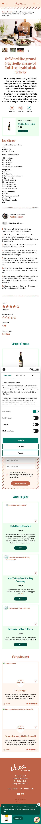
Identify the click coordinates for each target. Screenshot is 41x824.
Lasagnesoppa (20, 690)
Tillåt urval (20, 447)
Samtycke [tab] (7, 375)
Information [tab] (20, 375)
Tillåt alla (20, 440)
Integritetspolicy (20, 799)
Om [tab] (33, 375)
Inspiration (28, 789)
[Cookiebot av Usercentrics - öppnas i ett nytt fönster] (29, 369)
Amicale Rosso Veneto (26, 124)
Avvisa (20, 453)
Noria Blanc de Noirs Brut (20, 526)
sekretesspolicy (14, 474)
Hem (3, 12)
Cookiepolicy (20, 802)
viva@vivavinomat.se (20, 784)
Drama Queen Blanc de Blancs (20, 629)
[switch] (36, 418)
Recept (9, 12)
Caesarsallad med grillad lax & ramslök (20, 736)
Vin (21, 789)
